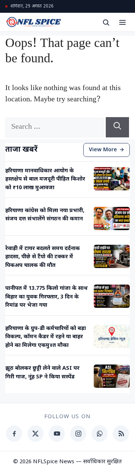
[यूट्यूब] (57, 433)
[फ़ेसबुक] (14, 433)
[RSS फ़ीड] (121, 433)
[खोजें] (105, 22)
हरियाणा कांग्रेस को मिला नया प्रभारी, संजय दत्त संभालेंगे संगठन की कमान (44, 215)
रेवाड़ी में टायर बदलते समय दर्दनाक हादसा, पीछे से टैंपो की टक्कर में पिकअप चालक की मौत (42, 257)
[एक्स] (35, 433)
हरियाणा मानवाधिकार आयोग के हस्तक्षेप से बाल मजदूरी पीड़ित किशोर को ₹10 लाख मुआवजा (45, 179)
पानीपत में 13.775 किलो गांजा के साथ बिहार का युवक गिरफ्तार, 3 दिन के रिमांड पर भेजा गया (46, 297)
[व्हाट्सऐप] (100, 433)
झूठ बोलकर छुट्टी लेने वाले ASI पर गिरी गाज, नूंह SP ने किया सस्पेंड (42, 372)
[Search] (117, 127)
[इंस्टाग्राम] (78, 433)
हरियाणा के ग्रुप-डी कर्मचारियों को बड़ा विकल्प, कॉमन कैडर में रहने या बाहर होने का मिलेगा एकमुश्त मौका (45, 337)
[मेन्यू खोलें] (122, 22)
